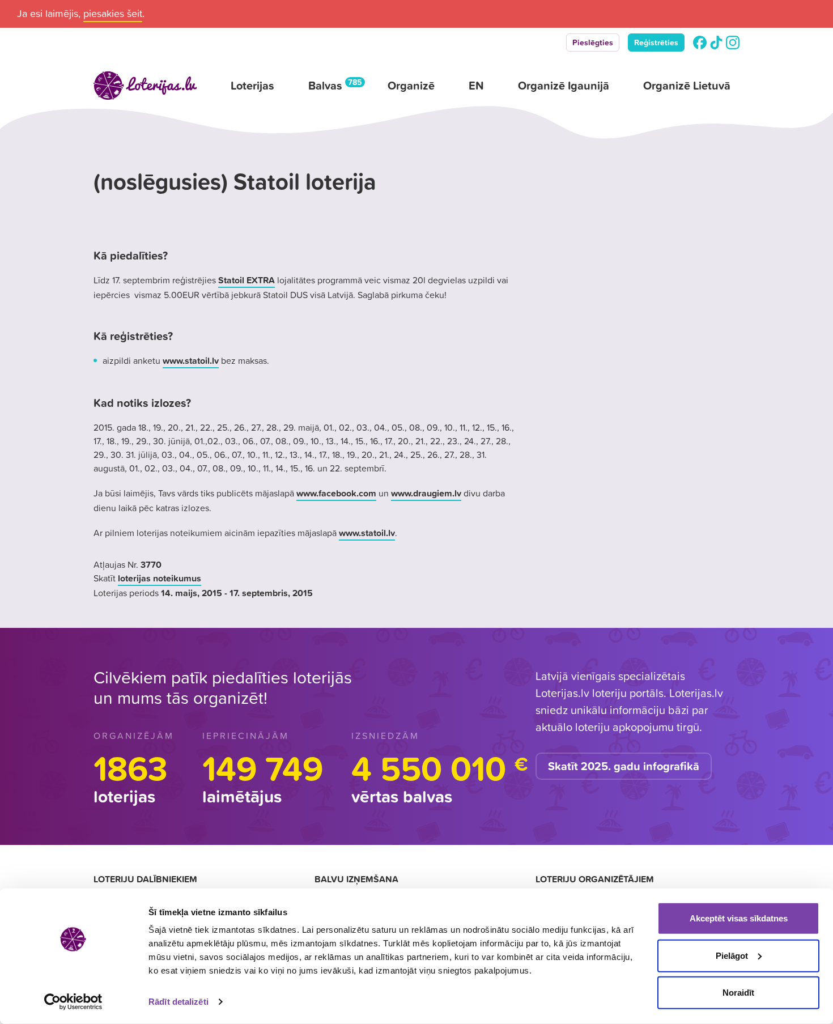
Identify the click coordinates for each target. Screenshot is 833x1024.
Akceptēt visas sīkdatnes (739, 918)
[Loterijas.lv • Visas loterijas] (145, 86)
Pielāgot (732, 955)
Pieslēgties (592, 42)
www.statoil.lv (191, 360)
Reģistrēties (656, 42)
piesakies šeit (112, 13)
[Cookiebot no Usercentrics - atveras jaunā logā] (73, 1001)
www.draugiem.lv (426, 493)
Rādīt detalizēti (178, 1001)
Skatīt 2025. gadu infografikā (623, 766)
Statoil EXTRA (246, 280)
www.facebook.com (336, 493)
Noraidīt (738, 992)
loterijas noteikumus (159, 578)
